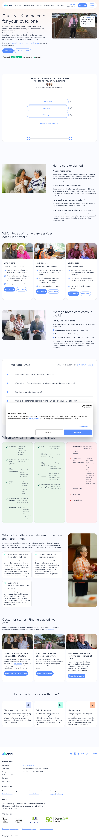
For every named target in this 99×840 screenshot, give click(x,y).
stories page (49, 630)
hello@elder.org (7, 794)
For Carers (61, 5)
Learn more (21, 289)
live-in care (18, 664)
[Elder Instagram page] (75, 753)
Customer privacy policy (10, 829)
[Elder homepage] (8, 5)
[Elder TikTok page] (79, 753)
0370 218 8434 (28, 766)
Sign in (92, 5)
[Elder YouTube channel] (83, 753)
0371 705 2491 (23, 51)
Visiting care (47, 115)
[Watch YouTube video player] (74, 26)
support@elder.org (56, 794)
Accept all (77, 432)
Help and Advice (49, 5)
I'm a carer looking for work (49, 123)
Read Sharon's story (44, 673)
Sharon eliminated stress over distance (24, 43)
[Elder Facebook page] (71, 753)
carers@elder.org (34, 794)
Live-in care (18, 5)
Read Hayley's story (76, 676)
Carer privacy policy (29, 829)
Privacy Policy (34, 418)
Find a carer (82, 5)
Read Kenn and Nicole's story (16, 673)
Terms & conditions (46, 829)
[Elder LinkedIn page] (86, 753)
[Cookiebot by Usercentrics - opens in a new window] (83, 406)
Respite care (47, 108)
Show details (83, 426)
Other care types (29, 5)
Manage (48, 432)
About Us (39, 5)
